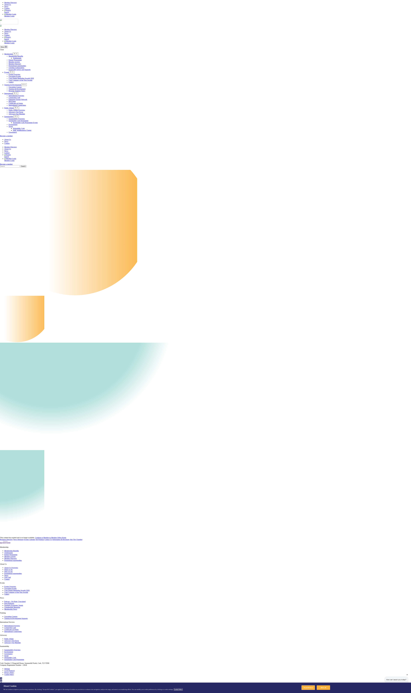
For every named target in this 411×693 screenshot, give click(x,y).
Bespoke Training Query (17, 91)
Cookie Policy (9, 674)
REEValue (12, 101)
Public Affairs (9, 108)
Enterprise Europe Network (18, 99)
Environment (13, 124)
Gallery (11, 82)
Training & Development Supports (16, 618)
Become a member (6, 136)
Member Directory (10, 3)
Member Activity (14, 62)
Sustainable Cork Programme (18, 121)
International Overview (16, 96)
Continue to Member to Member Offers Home (50, 538)
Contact (7, 8)
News (6, 6)
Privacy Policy (9, 673)
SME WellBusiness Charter (22, 130)
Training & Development (12, 85)
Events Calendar (29, 539)
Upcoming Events (15, 76)
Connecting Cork (14, 97)
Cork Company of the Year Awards (20, 80)
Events (6, 72)
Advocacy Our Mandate (17, 114)
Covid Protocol (9, 671)
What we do (8, 570)
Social (11, 126)
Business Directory (6, 539)
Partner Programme (15, 60)
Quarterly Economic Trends (13, 605)
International (8, 93)
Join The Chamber (76, 539)
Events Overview (14, 74)
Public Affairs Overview (17, 110)
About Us (7, 4)
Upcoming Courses (15, 87)
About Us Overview (11, 568)
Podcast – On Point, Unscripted (15, 601)
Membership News (10, 609)
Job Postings (40, 539)
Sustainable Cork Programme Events (25, 123)
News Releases (18, 539)
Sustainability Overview (17, 119)
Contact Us (48, 539)
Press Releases (9, 603)
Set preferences (308, 687)
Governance (13, 132)
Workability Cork (19, 128)
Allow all (323, 687)
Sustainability (8, 117)
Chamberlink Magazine (12, 607)
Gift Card (7, 577)
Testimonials (17, 58)
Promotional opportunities (17, 66)
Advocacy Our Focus (16, 112)
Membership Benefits (16, 56)
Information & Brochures (60, 539)
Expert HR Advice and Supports (20, 70)
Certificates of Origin (16, 103)
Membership (8, 54)
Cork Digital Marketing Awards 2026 (21, 78)
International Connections (17, 105)
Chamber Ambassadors (16, 68)
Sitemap (7, 669)
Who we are (8, 571)
